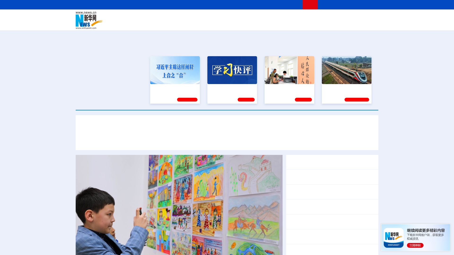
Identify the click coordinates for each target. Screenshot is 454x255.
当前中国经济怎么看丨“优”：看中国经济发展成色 (329, 206)
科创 (269, 17)
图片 (341, 17)
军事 (317, 17)
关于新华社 (184, 5)
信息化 (182, 23)
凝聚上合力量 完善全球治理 (182, 141)
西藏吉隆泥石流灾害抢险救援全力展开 (332, 233)
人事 (176, 17)
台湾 (216, 17)
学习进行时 (147, 17)
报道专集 (360, 47)
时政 (168, 17)
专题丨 (294, 233)
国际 (183, 17)
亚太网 (341, 23)
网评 (199, 17)
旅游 (264, 23)
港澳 (208, 17)
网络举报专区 (369, 5)
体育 (285, 17)
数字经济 (194, 23)
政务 (349, 17)
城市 (256, 23)
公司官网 (111, 20)
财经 (191, 17)
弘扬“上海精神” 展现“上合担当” (235, 141)
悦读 (310, 23)
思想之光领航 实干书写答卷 (287, 88)
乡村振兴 (223, 23)
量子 (277, 17)
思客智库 (227, 17)
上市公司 (354, 23)
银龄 (234, 23)
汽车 (150, 23)
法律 (357, 17)
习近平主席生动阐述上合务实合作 (127, 141)
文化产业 (368, 23)
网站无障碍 (290, 5)
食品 (158, 23)
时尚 (302, 23)
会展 (279, 23)
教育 (253, 17)
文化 (293, 17)
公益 (317, 23)
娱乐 (294, 23)
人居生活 (169, 23)
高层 (160, 17)
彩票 (287, 23)
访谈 (325, 17)
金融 (142, 23)
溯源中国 (245, 23)
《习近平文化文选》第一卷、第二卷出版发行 (326, 159)
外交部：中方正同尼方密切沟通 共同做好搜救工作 (330, 251)
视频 (333, 17)
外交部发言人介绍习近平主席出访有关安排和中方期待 (309, 141)
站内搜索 (350, 5)
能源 (271, 23)
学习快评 (246, 99)
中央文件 (368, 17)
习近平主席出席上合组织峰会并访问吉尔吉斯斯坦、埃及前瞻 (227, 127)
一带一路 (328, 23)
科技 (261, 17)
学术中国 (208, 23)
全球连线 (242, 17)
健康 (309, 17)
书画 (301, 17)
